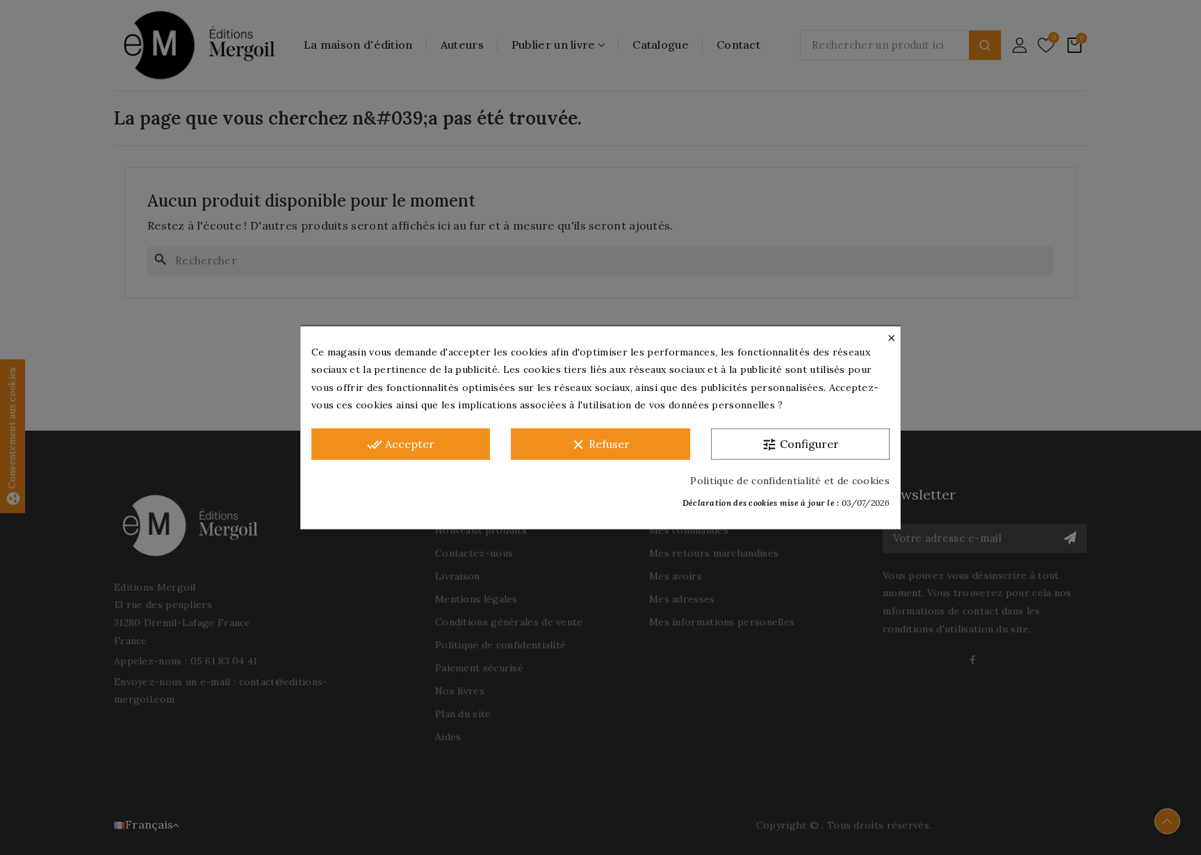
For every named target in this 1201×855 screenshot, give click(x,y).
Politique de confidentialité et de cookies (790, 480)
